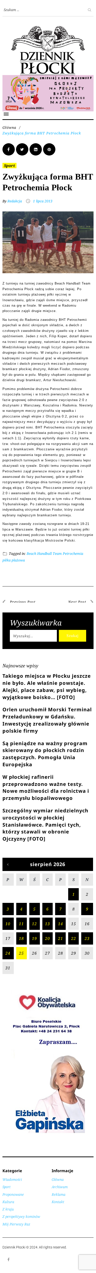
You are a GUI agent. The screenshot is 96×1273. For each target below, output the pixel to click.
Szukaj (72, 636)
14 (60, 923)
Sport (9, 165)
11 (21, 923)
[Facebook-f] (8, 1259)
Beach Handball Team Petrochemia (55, 553)
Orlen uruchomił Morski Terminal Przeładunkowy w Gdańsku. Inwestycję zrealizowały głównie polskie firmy (47, 720)
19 (34, 938)
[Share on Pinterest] (49, 149)
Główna (9, 127)
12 (34, 923)
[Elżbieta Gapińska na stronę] (48, 1132)
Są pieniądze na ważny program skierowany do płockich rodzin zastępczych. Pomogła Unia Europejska (45, 754)
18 (21, 938)
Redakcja (14, 201)
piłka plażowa (13, 560)
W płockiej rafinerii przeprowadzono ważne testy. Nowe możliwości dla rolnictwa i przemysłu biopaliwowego (45, 787)
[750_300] (48, 77)
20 (47, 938)
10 (7, 923)
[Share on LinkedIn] (36, 149)
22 (73, 938)
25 (21, 953)
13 (47, 923)
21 (60, 938)
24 (7, 953)
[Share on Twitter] (22, 149)
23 (87, 938)
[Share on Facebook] (8, 149)
